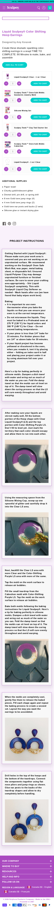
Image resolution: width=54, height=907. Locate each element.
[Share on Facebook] (4, 223)
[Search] (38, 8)
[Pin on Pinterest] (9, 223)
